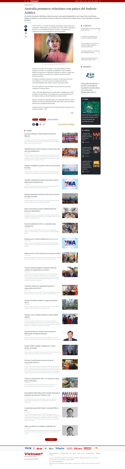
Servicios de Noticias (90, 453)
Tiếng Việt (77, 1)
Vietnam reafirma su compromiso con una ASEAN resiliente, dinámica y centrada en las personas (90, 45)
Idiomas (79, 453)
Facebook (25, 26)
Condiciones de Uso (64, 453)
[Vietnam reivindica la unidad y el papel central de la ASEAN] (70, 304)
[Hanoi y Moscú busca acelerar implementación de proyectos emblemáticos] (70, 213)
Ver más (29, 130)
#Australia (35, 119)
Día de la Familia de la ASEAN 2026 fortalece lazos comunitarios (40, 225)
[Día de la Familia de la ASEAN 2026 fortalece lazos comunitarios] (70, 228)
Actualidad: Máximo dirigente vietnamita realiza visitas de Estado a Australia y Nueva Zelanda (87, 150)
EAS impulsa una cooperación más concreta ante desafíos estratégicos (89, 37)
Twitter (25, 30)
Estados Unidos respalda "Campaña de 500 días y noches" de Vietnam (40, 347)
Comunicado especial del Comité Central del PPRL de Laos (41, 409)
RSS (70, 453)
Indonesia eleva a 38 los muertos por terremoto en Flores (42, 253)
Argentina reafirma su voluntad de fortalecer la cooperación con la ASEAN (39, 287)
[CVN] (69, 448)
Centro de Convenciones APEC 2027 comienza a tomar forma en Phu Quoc (41, 379)
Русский (96, 1)
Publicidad (98, 453)
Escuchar (87, 142)
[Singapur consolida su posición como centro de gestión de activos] (70, 169)
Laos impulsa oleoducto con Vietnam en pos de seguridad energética (90, 51)
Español (89, 1)
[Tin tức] (39, 448)
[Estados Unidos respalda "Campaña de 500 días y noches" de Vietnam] (70, 350)
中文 (93, 1)
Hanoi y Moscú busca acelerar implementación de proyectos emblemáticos (40, 210)
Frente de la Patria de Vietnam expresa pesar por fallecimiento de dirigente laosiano (40, 332)
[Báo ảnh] (87, 448)
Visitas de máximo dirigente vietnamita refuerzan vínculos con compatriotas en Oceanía (40, 269)
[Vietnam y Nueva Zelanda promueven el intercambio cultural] (70, 319)
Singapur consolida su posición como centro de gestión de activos (42, 167)
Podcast (87, 130)
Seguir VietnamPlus (63, 124)
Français (85, 1)
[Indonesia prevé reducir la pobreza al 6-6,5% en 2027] (70, 243)
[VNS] (60, 448)
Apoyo (74, 453)
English (81, 1)
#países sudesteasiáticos (53, 119)
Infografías (87, 67)
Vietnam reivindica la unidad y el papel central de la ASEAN (40, 301)
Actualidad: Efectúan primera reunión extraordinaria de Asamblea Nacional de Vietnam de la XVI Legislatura (87, 165)
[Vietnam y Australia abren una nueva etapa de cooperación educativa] (70, 364)
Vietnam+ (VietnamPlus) (35, 1)
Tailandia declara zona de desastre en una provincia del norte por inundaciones (42, 150)
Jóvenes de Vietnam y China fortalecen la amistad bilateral (40, 135)
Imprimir (25, 33)
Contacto (51, 454)
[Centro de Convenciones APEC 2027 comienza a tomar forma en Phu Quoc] (70, 382)
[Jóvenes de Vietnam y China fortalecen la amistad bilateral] (70, 138)
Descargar (51, 439)
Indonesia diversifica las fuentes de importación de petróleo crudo (89, 58)
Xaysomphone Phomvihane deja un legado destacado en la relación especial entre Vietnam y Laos (42, 394)
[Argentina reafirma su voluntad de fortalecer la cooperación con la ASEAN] (70, 290)
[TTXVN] (28, 448)
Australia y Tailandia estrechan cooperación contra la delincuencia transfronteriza (41, 181)
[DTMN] (78, 448)
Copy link (25, 36)
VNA (83, 453)
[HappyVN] (96, 448)
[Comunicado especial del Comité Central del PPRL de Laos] (70, 412)
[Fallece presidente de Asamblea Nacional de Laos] (70, 430)
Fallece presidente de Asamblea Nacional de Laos (40, 426)
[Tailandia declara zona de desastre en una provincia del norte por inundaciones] (70, 153)
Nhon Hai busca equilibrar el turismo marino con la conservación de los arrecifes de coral (90, 118)
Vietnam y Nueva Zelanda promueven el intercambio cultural (41, 316)
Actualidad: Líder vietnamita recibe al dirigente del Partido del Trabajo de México (87, 136)
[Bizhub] (51, 448)
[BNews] (45, 448)
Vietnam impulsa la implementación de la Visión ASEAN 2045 (91, 29)
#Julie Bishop (42, 119)
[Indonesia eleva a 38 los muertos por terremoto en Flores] (70, 257)
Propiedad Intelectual (53, 453)
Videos (86, 99)
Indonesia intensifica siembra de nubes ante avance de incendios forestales (42, 195)
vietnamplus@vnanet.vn (58, 461)
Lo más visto (87, 26)
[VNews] (33, 448)
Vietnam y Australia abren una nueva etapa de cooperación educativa (39, 361)
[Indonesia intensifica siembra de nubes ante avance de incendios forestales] (70, 198)
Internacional (28, 5)
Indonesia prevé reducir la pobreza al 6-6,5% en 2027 (41, 239)
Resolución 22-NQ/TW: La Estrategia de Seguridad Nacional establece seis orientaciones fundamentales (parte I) (90, 88)
